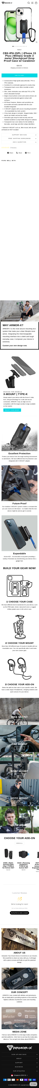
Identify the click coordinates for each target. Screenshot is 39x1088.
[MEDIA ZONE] (19, 1018)
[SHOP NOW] (19, 711)
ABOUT (19, 1058)
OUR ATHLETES (19, 1071)
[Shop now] (19, 792)
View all (19, 843)
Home (19, 49)
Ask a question (19, 142)
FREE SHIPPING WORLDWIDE (19, 138)
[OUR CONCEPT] (19, 979)
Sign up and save (19, 1054)
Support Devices (19, 135)
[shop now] (19, 738)
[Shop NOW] (19, 765)
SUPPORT (19, 1062)
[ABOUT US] (19, 939)
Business (19, 1067)
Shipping (13, 68)
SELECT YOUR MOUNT (12, 410)
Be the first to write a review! (19, 913)
